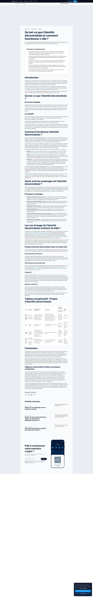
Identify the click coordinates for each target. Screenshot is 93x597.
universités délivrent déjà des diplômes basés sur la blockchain (37, 232)
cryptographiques (43, 87)
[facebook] (26, 395)
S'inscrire (75, 1)
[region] (83, 589)
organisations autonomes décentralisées (55, 274)
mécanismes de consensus (60, 268)
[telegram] (31, 395)
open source (34, 268)
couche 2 (36, 266)
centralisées (47, 82)
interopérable (53, 191)
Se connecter (70, 1)
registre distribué (30, 127)
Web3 (58, 92)
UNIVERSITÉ (18, 3)
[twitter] (28, 395)
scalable (56, 266)
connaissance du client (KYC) (42, 235)
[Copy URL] (34, 394)
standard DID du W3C (36, 269)
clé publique (48, 166)
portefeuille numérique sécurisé (36, 152)
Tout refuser (82, 593)
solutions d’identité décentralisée (58, 236)
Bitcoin (65, 265)
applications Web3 (39, 274)
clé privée (64, 166)
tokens (51, 268)
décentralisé (63, 106)
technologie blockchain (29, 87)
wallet (45, 141)
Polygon (37, 276)
